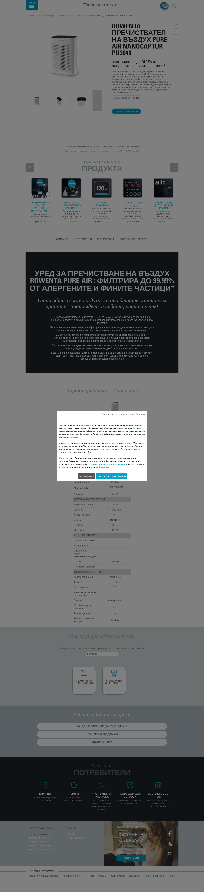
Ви (133, 428)
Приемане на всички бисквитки (111, 476)
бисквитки (103, 467)
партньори (88, 426)
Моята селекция (86, 476)
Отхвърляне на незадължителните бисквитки (123, 414)
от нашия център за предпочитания (106, 464)
